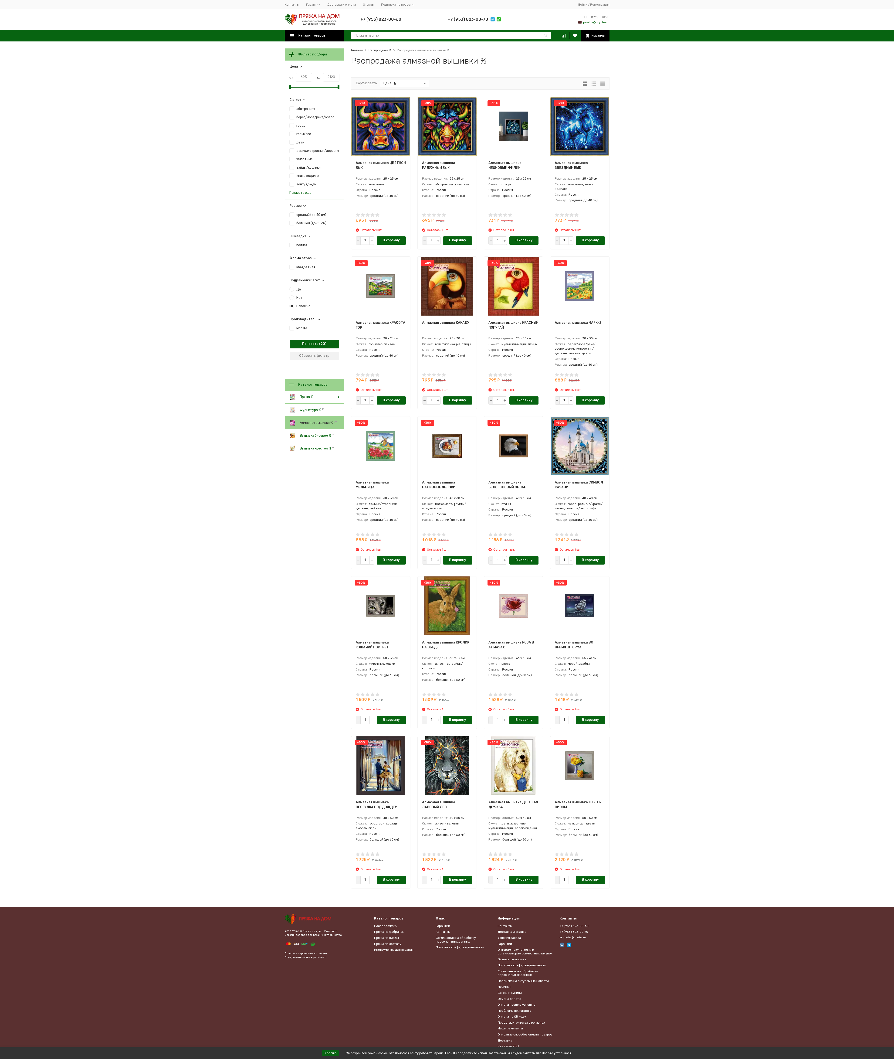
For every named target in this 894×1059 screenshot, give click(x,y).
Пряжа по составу (387, 944)
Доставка (505, 1040)
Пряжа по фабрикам (389, 931)
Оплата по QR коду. (512, 1016)
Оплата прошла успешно (516, 1004)
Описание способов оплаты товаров (525, 1034)
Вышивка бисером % (315, 435)
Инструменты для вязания (393, 949)
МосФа (301, 328)
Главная (357, 50)
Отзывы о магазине (512, 959)
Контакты (292, 4)
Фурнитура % (310, 410)
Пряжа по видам (386, 938)
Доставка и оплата (341, 4)
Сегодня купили (510, 992)
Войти (582, 4)
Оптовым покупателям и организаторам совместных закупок (525, 951)
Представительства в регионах (305, 957)
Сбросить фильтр (314, 356)
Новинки (504, 986)
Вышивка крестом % (315, 448)
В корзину (391, 240)
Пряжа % (306, 397)
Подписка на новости (397, 4)
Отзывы (368, 4)
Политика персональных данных (306, 953)
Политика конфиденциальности (460, 947)
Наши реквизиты (510, 1028)
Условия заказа (509, 938)
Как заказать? (508, 1046)
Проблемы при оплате (514, 1010)
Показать (310, 344)
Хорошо (330, 1053)
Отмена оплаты (509, 999)
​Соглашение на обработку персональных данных (456, 939)
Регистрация (600, 4)
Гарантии (313, 4)
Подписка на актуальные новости (523, 981)
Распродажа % (380, 50)
